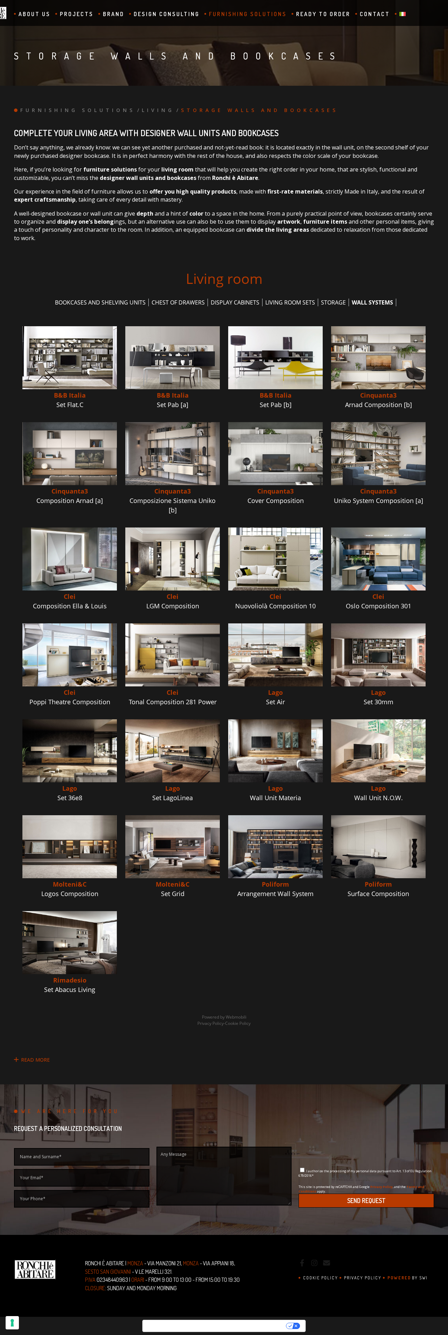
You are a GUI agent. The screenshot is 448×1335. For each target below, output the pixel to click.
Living (158, 110)
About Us (34, 14)
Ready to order (323, 14)
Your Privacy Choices (246, 1325)
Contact (375, 14)
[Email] (326, 1263)
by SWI (407, 1277)
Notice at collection (174, 1325)
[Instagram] (314, 1263)
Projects (76, 14)
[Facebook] (302, 1263)
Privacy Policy (381, 1186)
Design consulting (167, 14)
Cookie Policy (320, 1277)
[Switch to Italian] (400, 14)
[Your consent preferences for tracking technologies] (12, 1322)
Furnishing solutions (248, 14)
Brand (113, 14)
